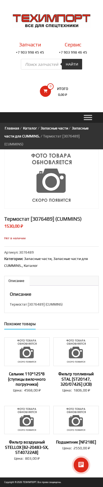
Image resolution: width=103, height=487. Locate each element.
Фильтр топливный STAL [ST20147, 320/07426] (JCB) (76, 379)
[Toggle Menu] (88, 117)
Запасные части (54, 128)
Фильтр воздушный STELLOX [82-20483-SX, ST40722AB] (27, 447)
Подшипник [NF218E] (76, 442)
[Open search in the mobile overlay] (51, 64)
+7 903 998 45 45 (30, 52)
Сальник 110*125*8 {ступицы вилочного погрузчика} (27, 379)
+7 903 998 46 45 (73, 52)
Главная (12, 128)
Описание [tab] (16, 281)
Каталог (30, 128)
